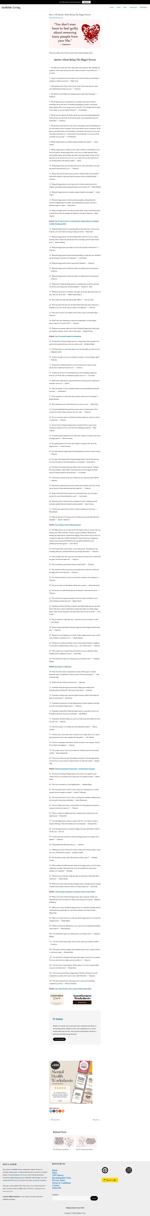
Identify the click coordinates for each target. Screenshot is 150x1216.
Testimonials (133, 7)
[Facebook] (50, 1111)
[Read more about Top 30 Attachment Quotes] (86, 1141)
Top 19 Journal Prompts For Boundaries (68, 336)
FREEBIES (143, 7)
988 (11, 1180)
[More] (63, 1111)
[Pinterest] (60, 1111)
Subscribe (56, 1187)
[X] (53, 1111)
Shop (125, 7)
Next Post (97, 1120)
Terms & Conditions (61, 1182)
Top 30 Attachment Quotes (84, 1149)
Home (112, 7)
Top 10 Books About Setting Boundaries (68, 525)
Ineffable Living (11, 7)
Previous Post (54, 1120)
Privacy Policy (58, 1180)
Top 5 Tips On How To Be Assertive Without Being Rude (73, 989)
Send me (86, 2)
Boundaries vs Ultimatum (63, 666)
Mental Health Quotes (55, 18)
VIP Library (58, 1175)
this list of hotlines (40, 1180)
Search (94, 1198)
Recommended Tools (61, 1177)
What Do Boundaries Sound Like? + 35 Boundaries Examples (75, 769)
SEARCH (55, 1195)
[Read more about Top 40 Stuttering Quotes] (63, 1141)
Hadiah (59, 1018)
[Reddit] (57, 1111)
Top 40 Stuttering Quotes (61, 1149)
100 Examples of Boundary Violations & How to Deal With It (75, 892)
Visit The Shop (59, 1039)
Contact (55, 1185)
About (118, 7)
